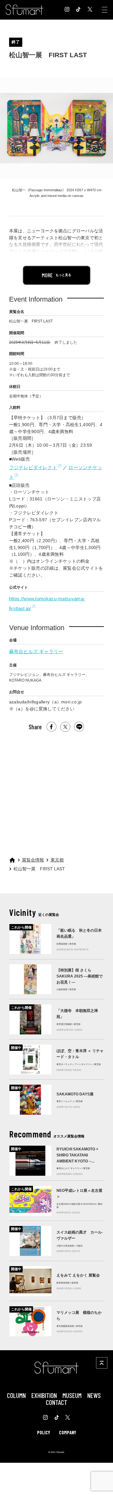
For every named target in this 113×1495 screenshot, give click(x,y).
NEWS (94, 1395)
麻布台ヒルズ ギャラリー (36, 651)
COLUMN (16, 1395)
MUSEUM (72, 1395)
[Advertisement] (56, 791)
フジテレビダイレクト (33, 467)
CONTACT (56, 1402)
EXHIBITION (44, 1395)
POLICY (43, 1432)
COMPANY (67, 1432)
